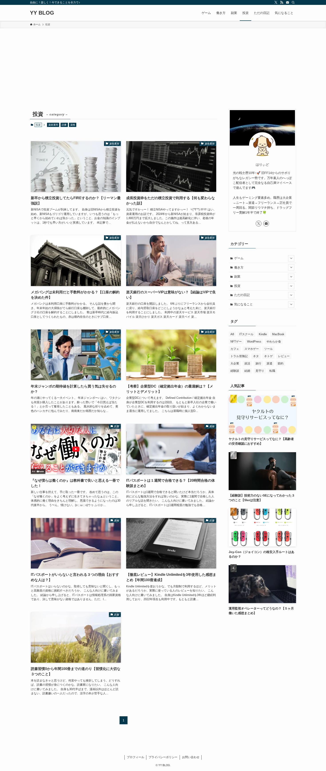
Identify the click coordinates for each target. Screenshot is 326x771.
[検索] (293, 2)
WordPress (254, 341)
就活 (247, 363)
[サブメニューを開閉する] (291, 258)
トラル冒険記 (239, 356)
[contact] (287, 2)
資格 (72, 124)
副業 (237, 276)
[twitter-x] (276, 2)
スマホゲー (251, 348)
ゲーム (239, 258)
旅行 (258, 363)
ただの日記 (242, 295)
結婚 (247, 370)
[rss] (282, 2)
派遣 (269, 363)
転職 (272, 370)
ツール (268, 348)
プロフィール (135, 757)
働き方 (239, 267)
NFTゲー (236, 341)
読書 (64, 124)
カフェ (234, 348)
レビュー (284, 356)
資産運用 (53, 124)
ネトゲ (268, 356)
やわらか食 (274, 341)
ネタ (256, 356)
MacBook (278, 334)
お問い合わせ (190, 757)
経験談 (234, 370)
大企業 (234, 363)
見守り (259, 370)
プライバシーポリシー (163, 757)
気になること (243, 304)
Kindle (263, 334)
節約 (280, 363)
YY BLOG (42, 13)
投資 (237, 286)
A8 (232, 334)
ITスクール (246, 334)
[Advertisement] (163, 62)
